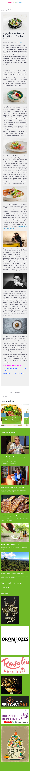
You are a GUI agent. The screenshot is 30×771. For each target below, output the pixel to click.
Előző (11, 392)
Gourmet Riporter (5, 587)
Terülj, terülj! (19, 42)
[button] (28, 3)
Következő (17, 392)
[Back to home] (15, 3)
